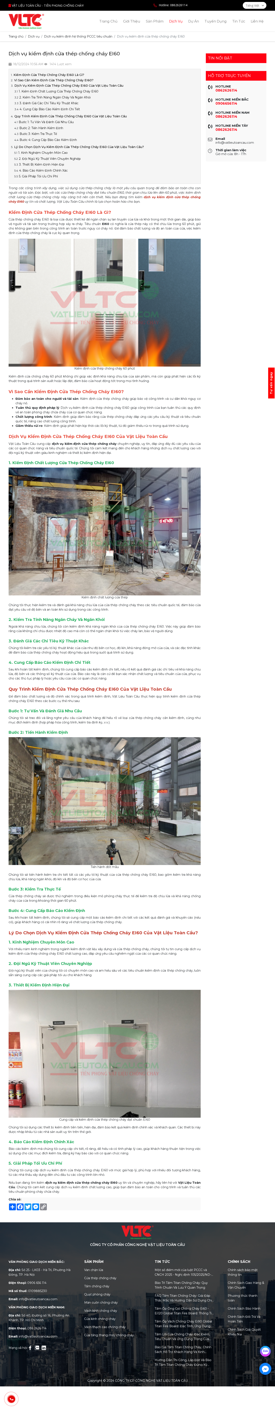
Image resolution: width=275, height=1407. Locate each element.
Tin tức (238, 21)
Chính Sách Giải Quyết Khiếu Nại (244, 1332)
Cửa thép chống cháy (100, 1278)
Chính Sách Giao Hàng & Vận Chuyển (246, 1285)
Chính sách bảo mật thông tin (243, 1272)
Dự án (193, 21)
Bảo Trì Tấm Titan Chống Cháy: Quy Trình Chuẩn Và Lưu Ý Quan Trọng (181, 1285)
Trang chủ (108, 21)
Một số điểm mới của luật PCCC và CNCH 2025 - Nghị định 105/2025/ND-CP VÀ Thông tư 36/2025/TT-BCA (183, 1272)
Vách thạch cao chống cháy (105, 1327)
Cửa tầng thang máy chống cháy (109, 1335)
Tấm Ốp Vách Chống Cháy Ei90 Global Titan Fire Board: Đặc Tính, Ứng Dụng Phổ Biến (183, 1323)
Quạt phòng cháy (97, 1294)
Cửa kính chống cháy (100, 1319)
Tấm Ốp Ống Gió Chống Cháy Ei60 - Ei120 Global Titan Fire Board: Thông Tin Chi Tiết (184, 1311)
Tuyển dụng (216, 21)
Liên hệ (257, 21)
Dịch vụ (176, 21)
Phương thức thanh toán (242, 1298)
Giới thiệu (131, 21)
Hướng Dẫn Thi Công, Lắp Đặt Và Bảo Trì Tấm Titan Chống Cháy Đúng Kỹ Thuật (183, 1362)
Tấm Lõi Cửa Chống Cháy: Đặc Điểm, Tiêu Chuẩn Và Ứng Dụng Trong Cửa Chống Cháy (182, 1336)
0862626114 (226, 90)
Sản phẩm (154, 21)
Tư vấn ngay (271, 383)
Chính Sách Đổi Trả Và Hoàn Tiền (244, 1319)
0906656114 (226, 103)
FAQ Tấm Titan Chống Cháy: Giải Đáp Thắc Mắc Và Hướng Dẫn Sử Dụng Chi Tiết (183, 1298)
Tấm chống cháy (96, 1286)
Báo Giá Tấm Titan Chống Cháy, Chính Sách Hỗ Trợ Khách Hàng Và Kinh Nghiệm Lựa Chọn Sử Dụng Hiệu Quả (183, 1349)
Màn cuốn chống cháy (101, 1302)
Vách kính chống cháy (100, 1311)
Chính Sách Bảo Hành (244, 1308)
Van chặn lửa (93, 1270)
